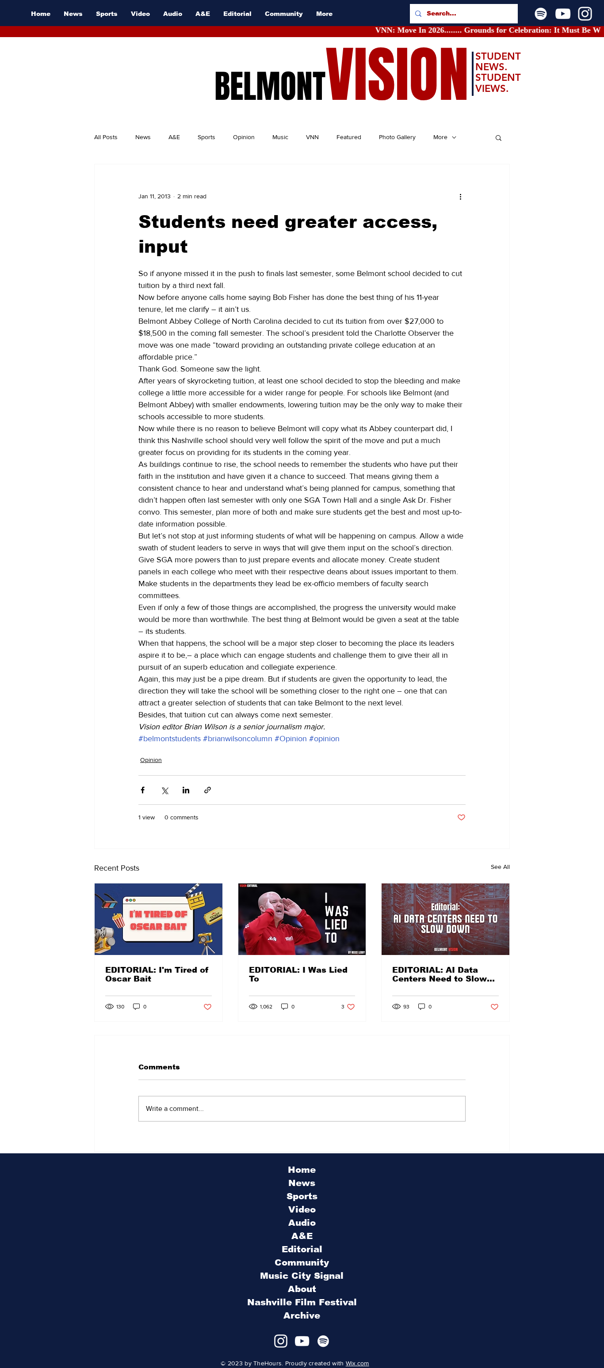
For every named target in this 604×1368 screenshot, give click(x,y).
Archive (301, 1315)
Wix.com (357, 1363)
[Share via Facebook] (142, 790)
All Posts (106, 136)
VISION (397, 75)
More (440, 136)
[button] (498, 137)
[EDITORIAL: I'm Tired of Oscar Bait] (158, 919)
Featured (348, 136)
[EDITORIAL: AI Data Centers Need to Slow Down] (445, 919)
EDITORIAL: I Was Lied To (298, 974)
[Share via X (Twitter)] (164, 790)
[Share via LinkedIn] (186, 790)
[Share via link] (207, 790)
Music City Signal (302, 1276)
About (302, 1289)
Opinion (244, 136)
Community (302, 1262)
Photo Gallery (397, 136)
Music (280, 136)
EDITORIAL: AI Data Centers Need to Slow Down (439, 974)
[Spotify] (540, 13)
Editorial (302, 1249)
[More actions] (460, 196)
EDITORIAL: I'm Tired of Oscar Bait (157, 974)
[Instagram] (585, 13)
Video (302, 1209)
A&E (174, 136)
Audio (302, 1223)
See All (500, 866)
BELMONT (269, 86)
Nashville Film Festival (302, 1302)
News (143, 136)
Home (302, 1170)
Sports (206, 136)
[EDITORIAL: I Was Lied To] (302, 919)
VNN (312, 136)
